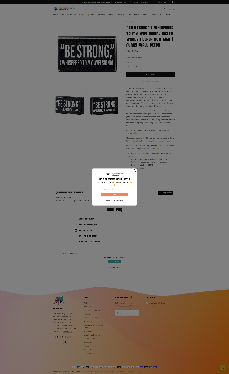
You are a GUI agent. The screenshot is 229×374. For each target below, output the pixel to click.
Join (114, 194)
